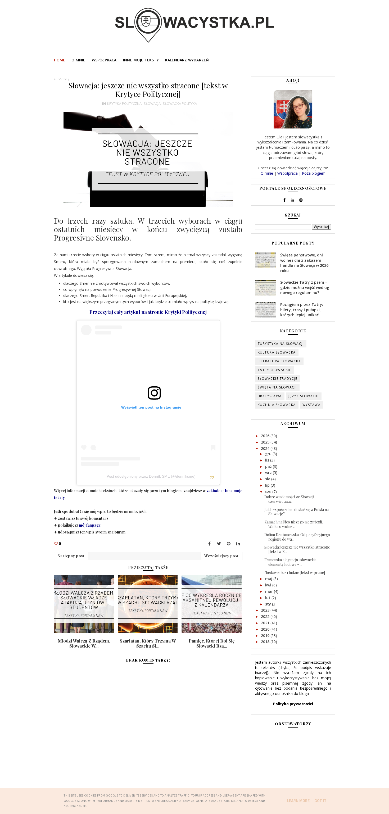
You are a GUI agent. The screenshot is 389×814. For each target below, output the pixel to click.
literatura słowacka (279, 361)
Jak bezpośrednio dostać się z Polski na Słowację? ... (296, 512)
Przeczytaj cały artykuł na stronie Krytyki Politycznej (148, 312)
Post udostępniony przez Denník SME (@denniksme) (151, 476)
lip (268, 485)
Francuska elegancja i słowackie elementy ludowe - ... (290, 562)
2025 (265, 442)
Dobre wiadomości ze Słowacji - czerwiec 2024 (290, 499)
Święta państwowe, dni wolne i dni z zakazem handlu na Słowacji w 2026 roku (304, 262)
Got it (320, 801)
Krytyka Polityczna (124, 103)
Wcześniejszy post (221, 555)
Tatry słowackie (274, 370)
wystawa (311, 405)
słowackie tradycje (277, 378)
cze (268, 491)
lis (267, 460)
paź (269, 466)
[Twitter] (219, 544)
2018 (265, 641)
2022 (265, 616)
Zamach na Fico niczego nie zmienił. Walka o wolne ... (293, 524)
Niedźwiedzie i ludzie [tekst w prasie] (294, 572)
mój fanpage (90, 525)
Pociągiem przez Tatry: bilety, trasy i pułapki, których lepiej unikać (301, 309)
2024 (265, 448)
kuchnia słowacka (277, 405)
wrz (269, 472)
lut (268, 597)
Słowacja (152, 103)
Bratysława (270, 396)
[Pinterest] (229, 544)
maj (269, 578)
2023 (265, 610)
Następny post (71, 555)
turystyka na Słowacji (281, 343)
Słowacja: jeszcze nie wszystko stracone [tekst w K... (297, 549)
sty (268, 604)
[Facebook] (210, 544)
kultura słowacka (277, 352)
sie (268, 478)
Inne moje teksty (141, 59)
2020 (265, 629)
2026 (265, 435)
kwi (268, 584)
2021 (265, 622)
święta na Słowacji (277, 387)
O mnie (78, 59)
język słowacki (303, 396)
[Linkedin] (238, 544)
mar (269, 591)
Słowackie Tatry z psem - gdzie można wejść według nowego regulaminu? (304, 287)
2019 (265, 635)
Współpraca (104, 59)
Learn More (298, 801)
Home (59, 59)
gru (269, 453)
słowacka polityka (180, 103)
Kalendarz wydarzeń (187, 59)
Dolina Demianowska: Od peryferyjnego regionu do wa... (297, 537)
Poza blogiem (313, 173)
